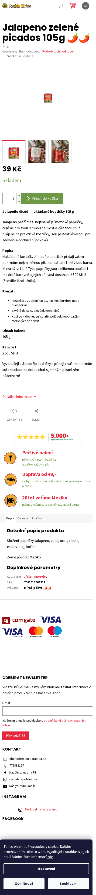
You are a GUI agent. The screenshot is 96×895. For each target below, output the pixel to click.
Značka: (19, 56)
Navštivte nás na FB (22, 772)
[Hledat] (61, 5)
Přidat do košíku (45, 198)
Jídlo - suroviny (35, 576)
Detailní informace (17, 396)
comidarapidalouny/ (23, 779)
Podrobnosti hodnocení (58, 51)
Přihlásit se (15, 735)
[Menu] (85, 5)
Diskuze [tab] (22, 518)
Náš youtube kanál (22, 786)
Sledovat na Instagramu (40, 809)
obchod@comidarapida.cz (27, 759)
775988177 (16, 765)
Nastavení (46, 868)
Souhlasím (69, 883)
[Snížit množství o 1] (19, 201)
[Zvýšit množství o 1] (19, 196)
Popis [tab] (10, 518)
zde (50, 856)
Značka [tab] (37, 518)
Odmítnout (24, 883)
